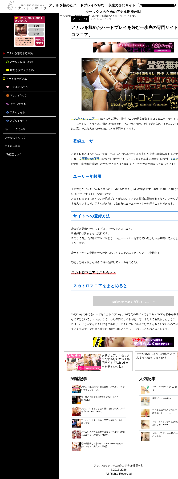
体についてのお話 (15, 129)
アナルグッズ (18, 95)
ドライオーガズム (16, 78)
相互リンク (15, 154)
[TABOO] (29, 45)
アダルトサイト (19, 120)
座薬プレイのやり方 (161, 398)
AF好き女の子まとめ (22, 70)
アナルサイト (17, 112)
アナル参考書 (18, 103)
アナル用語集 (12, 146)
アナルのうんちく (15, 137)
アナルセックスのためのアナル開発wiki (118, 465)
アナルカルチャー (20, 87)
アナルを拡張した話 (21, 61)
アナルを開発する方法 (20, 53)
